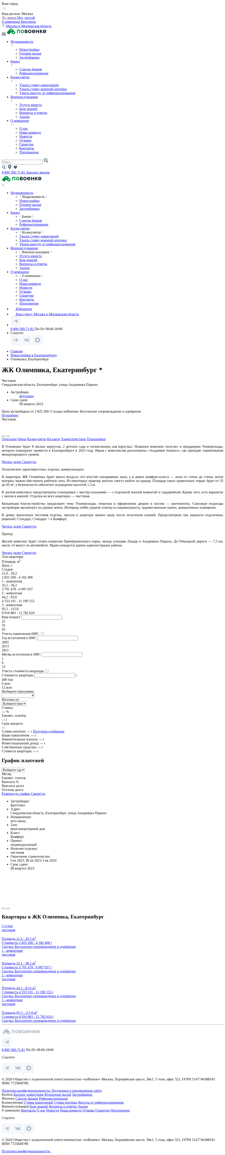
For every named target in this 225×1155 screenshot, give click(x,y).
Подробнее (10, 415)
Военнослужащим (24, 97)
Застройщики (29, 57)
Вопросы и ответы (33, 113)
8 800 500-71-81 (14, 172)
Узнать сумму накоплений (39, 85)
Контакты (28, 21)
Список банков (30, 69)
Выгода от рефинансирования (100, 1102)
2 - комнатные (12, 975)
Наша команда (30, 132)
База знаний (28, 109)
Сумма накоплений (38, 1102)
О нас (23, 128)
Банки (15, 61)
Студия (7, 926)
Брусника (26, 396)
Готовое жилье (30, 53)
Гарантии (26, 144)
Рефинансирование (33, 73)
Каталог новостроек (29, 1094)
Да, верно (9, 18)
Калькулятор (20, 77)
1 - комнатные (12, 950)
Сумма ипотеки (65, 1102)
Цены (22, 439)
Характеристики (73, 439)
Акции (24, 117)
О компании (11, 21)
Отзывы (25, 140)
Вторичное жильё (58, 1094)
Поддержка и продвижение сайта (77, 1090)
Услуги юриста (30, 105)
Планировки (96, 439)
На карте (53, 439)
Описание (9, 439)
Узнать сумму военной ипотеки (43, 89)
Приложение (29, 152)
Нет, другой (26, 18)
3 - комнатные (12, 1000)
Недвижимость (22, 41)
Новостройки (29, 49)
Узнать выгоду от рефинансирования (47, 93)
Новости (25, 136)
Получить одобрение (48, 731)
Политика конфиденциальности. (27, 1090)
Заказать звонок (38, 172)
